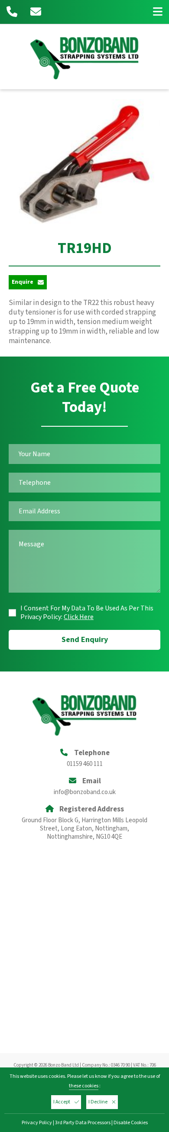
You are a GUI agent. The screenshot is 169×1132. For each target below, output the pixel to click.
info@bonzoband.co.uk (85, 792)
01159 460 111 (85, 764)
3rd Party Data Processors (82, 1122)
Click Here (79, 617)
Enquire (22, 282)
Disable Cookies (131, 1122)
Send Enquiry (85, 639)
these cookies (83, 1086)
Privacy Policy (37, 1122)
